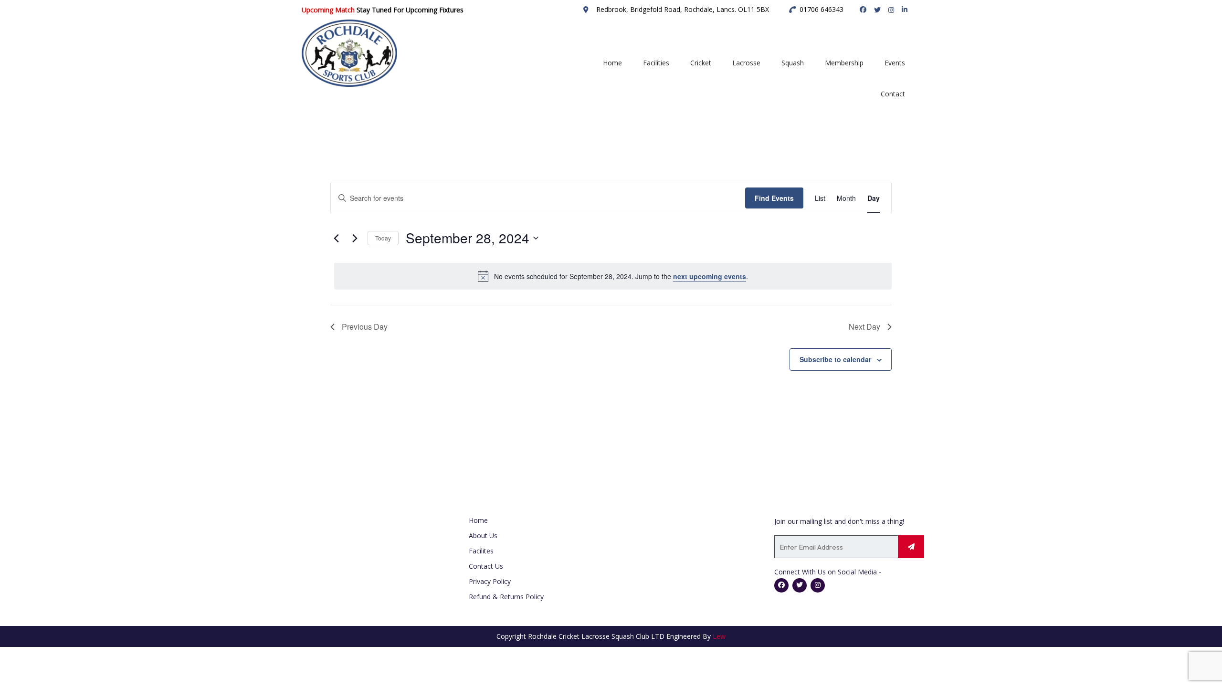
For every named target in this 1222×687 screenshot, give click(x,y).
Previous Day (365, 326)
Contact (893, 93)
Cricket (700, 62)
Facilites (481, 550)
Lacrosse (746, 62)
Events (895, 62)
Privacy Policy (490, 581)
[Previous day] (336, 238)
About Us (483, 535)
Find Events (774, 198)
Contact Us (486, 566)
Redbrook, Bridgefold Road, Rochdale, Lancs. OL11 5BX (682, 9)
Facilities (656, 62)
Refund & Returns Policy (506, 596)
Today (383, 238)
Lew (719, 636)
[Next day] (354, 238)
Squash (792, 62)
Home (612, 62)
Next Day (864, 326)
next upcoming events (709, 276)
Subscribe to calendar (835, 359)
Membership (844, 62)
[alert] (613, 276)
